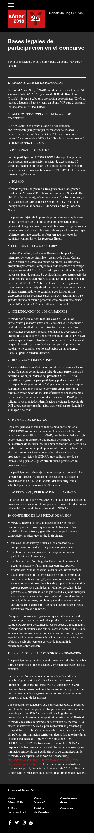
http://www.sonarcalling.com (60, 760)
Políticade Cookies (41, 810)
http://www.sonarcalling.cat (25, 764)
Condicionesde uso (68, 800)
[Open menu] (11, 5)
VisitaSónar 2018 (15, 800)
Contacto (66, 808)
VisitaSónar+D (40, 800)
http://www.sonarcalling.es (24, 760)
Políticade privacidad (17, 810)
